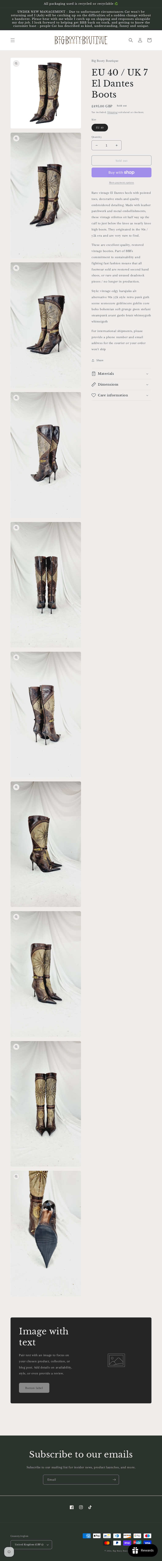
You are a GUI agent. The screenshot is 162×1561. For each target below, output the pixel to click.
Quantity (97, 136)
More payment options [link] (121, 182)
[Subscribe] (114, 1480)
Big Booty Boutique (122, 1551)
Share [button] (100, 360)
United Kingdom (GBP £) (29, 1544)
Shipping (112, 112)
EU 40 (100, 127)
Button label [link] (34, 1388)
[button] (12, 40)
